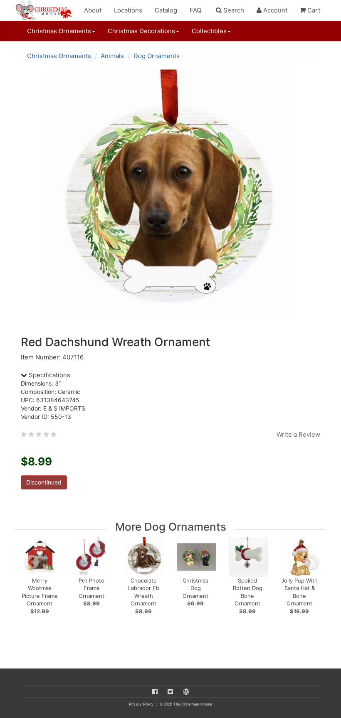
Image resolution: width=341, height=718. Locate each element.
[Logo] (46, 10)
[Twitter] (170, 691)
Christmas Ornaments (59, 56)
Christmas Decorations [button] (141, 31)
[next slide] (312, 562)
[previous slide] (31, 562)
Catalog (166, 10)
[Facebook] (155, 691)
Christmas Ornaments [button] (59, 31)
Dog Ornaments (156, 56)
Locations (128, 10)
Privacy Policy (141, 704)
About (92, 10)
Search (233, 10)
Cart (313, 10)
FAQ (195, 10)
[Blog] (186, 691)
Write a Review (298, 434)
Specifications (48, 375)
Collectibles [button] (209, 31)
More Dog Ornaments (170, 526)
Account (274, 10)
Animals (112, 56)
